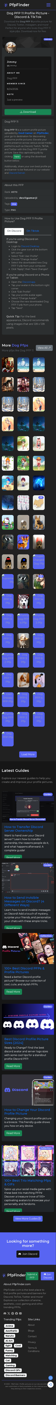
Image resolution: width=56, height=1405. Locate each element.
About (31, 1325)
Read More (13, 857)
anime (37, 1300)
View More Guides (26, 1218)
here (17, 156)
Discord (8, 1296)
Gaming (10, 1365)
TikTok (17, 1296)
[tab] (14, 231)
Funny (9, 1350)
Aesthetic (11, 1330)
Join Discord (29, 1254)
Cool (18, 1345)
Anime (9, 1325)
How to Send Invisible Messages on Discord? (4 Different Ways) (24, 901)
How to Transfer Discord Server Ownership (23, 828)
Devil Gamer (25, 133)
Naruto (10, 1335)
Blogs (31, 1330)
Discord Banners (15, 1375)
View (7, 364)
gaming (26, 1303)
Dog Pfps (20, 345)
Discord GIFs (13, 1370)
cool (18, 1303)
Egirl (8, 1345)
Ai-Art (9, 1340)
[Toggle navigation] (48, 5)
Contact (32, 1336)
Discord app (28, 282)
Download (29, 111)
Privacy (32, 1342)
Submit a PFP (32, 1276)
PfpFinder (18, 4)
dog (14, 204)
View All (43, 347)
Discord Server (17, 173)
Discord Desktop (30, 246)
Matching (11, 1355)
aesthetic (9, 1303)
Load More (28, 754)
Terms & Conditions (33, 1350)
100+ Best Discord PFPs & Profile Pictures (24, 970)
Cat (8, 1360)
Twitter (26, 1296)
